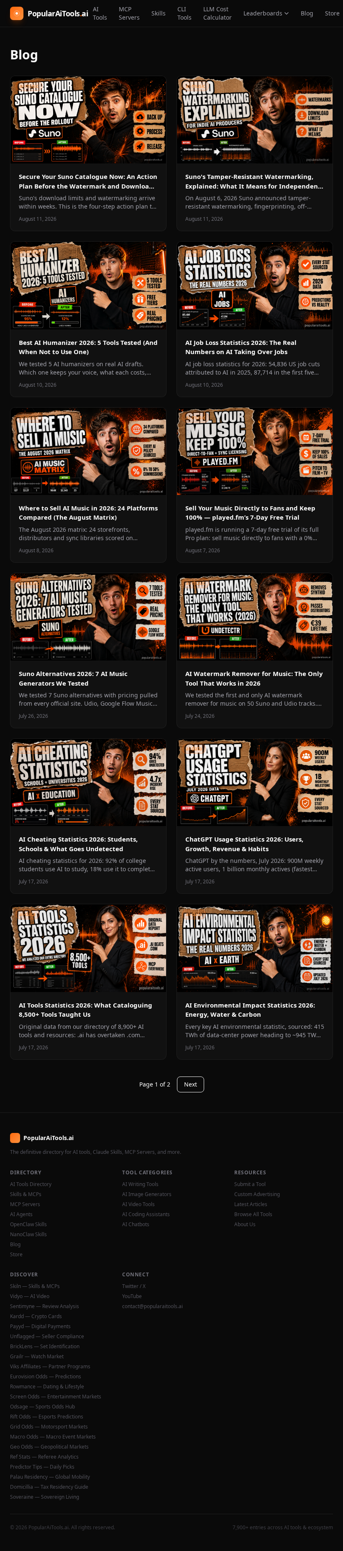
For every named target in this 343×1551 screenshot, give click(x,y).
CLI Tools (184, 13)
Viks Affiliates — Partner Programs (50, 1366)
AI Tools (100, 13)
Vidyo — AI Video (29, 1296)
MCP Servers (129, 13)
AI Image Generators (147, 1194)
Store (16, 1254)
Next (190, 1084)
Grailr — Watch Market (37, 1356)
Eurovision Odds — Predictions (45, 1376)
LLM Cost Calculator (217, 13)
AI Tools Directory (30, 1184)
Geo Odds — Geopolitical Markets (49, 1447)
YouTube (132, 1296)
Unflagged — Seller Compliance (47, 1336)
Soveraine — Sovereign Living (44, 1497)
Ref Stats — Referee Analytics (44, 1457)
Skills (158, 13)
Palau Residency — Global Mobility (50, 1477)
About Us (245, 1224)
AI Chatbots (135, 1224)
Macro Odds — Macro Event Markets (53, 1437)
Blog (307, 13)
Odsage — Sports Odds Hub (42, 1406)
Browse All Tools (253, 1214)
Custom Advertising (257, 1194)
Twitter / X (134, 1286)
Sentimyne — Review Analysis (44, 1306)
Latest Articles (250, 1204)
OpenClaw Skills (28, 1224)
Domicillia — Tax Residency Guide (49, 1487)
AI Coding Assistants (146, 1214)
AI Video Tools (138, 1204)
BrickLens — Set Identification (44, 1346)
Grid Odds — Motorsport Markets (49, 1426)
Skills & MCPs (25, 1194)
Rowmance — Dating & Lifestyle (47, 1386)
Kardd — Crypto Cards (36, 1316)
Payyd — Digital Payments (40, 1326)
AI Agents (21, 1214)
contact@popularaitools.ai (152, 1306)
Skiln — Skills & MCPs (35, 1286)
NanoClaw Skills (28, 1234)
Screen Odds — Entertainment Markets (55, 1396)
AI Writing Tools (140, 1184)
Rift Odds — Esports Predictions (46, 1416)
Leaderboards (262, 13)
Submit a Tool (250, 1184)
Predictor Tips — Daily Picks (42, 1467)
